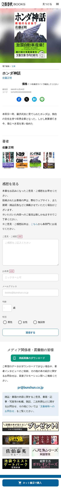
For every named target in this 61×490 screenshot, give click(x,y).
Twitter (26, 99)
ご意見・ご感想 (9, 237)
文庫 (13, 66)
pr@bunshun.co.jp (31, 387)
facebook (19, 99)
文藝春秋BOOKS (13, 4)
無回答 (41, 322)
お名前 (5, 271)
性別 (4, 317)
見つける (47, 4)
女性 (25, 322)
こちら (34, 224)
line (42, 99)
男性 (10, 322)
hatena (34, 99)
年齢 (4, 302)
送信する (30, 332)
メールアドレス (9, 286)
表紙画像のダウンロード (32, 358)
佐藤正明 (7, 78)
